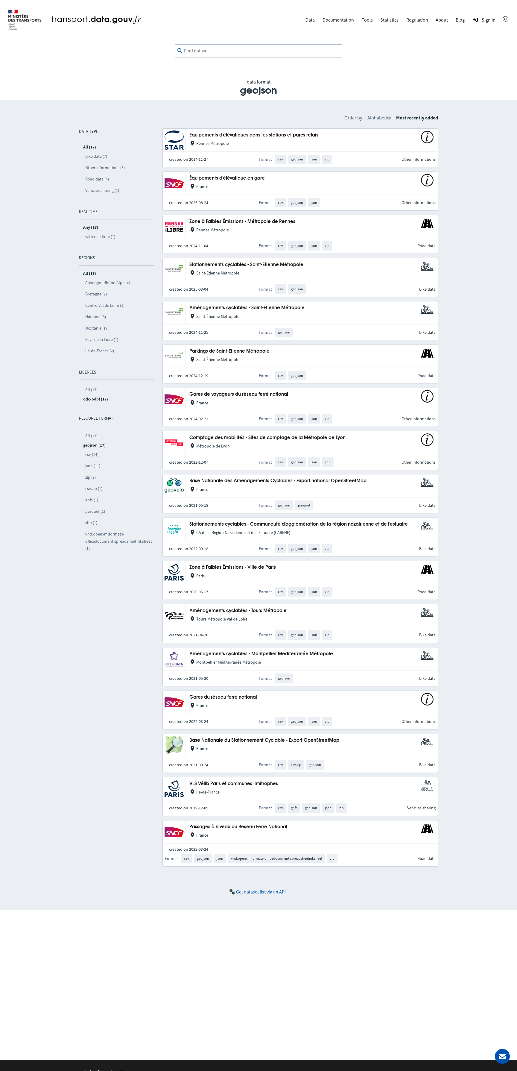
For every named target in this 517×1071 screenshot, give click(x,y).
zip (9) (90, 477)
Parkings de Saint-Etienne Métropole (229, 351)
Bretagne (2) (96, 294)
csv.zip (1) (93, 488)
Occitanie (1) (96, 328)
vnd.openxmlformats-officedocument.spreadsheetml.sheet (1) (118, 541)
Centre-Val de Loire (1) (104, 305)
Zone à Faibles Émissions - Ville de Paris (232, 567)
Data (310, 20)
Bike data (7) (96, 156)
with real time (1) (100, 236)
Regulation (417, 20)
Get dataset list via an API (261, 892)
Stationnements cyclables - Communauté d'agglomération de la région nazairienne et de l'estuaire (298, 524)
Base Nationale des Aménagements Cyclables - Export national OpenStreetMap (278, 481)
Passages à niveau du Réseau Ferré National (238, 827)
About (442, 20)
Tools (367, 20)
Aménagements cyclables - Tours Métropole (238, 611)
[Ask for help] (502, 1056)
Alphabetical (380, 118)
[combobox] (258, 50)
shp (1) (91, 522)
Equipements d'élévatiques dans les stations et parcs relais (253, 135)
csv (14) (91, 454)
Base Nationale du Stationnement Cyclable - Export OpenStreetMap (264, 740)
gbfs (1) (91, 500)
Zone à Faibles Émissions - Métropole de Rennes (242, 221)
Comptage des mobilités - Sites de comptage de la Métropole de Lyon (267, 438)
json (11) (92, 465)
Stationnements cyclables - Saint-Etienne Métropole (246, 265)
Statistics (389, 20)
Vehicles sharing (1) (102, 190)
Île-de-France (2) (99, 351)
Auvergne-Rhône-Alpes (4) (108, 282)
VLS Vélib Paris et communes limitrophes (233, 784)
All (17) (91, 389)
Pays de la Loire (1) (101, 339)
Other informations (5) (105, 167)
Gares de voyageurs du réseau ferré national (238, 394)
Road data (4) (97, 179)
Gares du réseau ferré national (223, 697)
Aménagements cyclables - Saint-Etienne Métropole (247, 308)
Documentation (338, 20)
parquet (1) (95, 511)
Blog (460, 20)
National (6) (95, 316)
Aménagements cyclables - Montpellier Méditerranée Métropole (261, 654)
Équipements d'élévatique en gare (227, 178)
